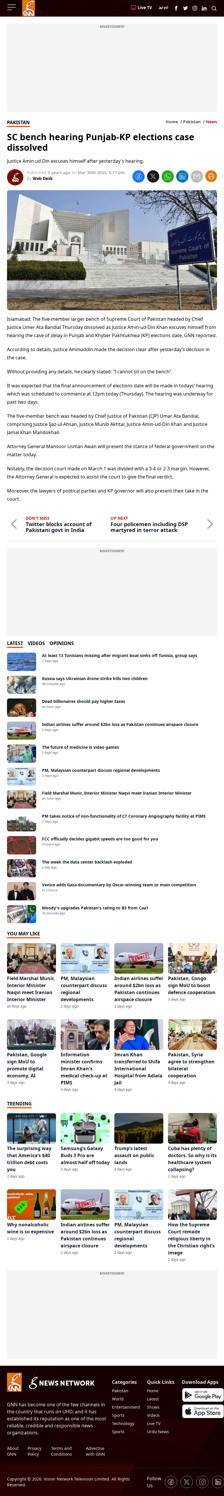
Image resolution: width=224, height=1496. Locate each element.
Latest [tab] (15, 643)
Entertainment (126, 1407)
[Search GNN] (214, 8)
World (118, 1399)
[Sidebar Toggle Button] (12, 7)
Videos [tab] (36, 643)
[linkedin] (182, 177)
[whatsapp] (168, 177)
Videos (153, 1415)
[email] (197, 177)
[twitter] (153, 177)
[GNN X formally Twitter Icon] (185, 8)
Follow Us (154, 1482)
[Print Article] (211, 176)
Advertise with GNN (95, 1451)
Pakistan (192, 121)
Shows (153, 1407)
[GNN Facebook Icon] (176, 8)
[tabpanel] (112, 788)
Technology (123, 1423)
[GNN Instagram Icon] (194, 8)
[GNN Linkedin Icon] (204, 8)
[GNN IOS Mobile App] (203, 1411)
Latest (153, 1399)
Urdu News (158, 1431)
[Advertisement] (112, 71)
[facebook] (138, 177)
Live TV (153, 1423)
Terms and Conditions (61, 1451)
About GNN (13, 1451)
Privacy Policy (34, 1451)
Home (172, 121)
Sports (118, 1415)
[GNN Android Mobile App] (203, 1395)
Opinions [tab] (62, 643)
